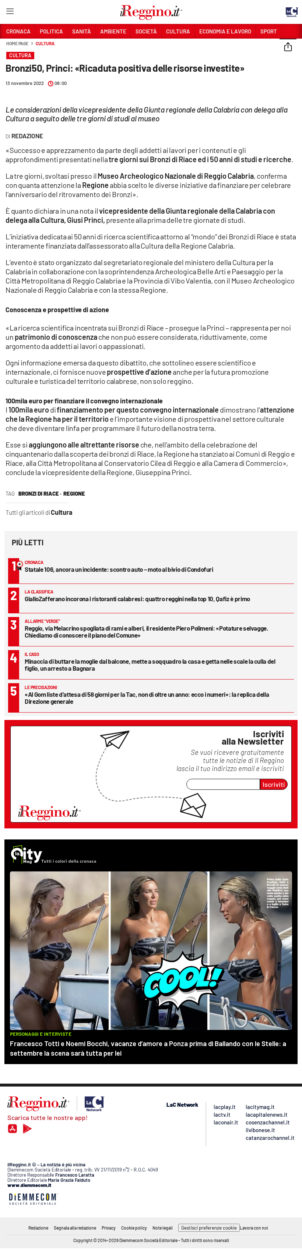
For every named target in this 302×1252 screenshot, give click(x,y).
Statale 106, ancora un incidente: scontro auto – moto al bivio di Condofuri (119, 569)
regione (74, 493)
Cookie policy (134, 1227)
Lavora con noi (254, 1227)
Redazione (38, 1227)
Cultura (45, 43)
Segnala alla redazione (75, 1227)
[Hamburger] (10, 12)
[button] (288, 47)
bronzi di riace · (40, 493)
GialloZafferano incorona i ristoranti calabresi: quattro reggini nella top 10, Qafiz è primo (137, 598)
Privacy (109, 1227)
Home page (17, 43)
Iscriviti (274, 784)
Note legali (162, 1227)
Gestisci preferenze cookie (209, 1228)
